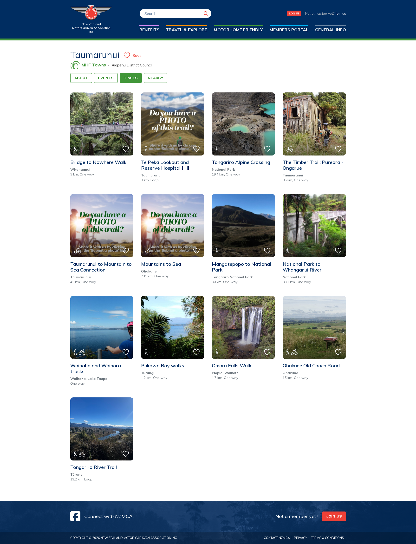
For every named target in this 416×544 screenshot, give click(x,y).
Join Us (334, 516)
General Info (330, 29)
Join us (340, 13)
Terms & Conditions (327, 538)
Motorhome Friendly (238, 29)
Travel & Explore (186, 29)
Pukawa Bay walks (162, 366)
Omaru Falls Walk (231, 366)
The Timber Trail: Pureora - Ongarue (313, 165)
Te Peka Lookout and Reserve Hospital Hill (165, 165)
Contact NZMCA (277, 538)
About (81, 78)
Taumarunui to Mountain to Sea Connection (101, 267)
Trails (131, 78)
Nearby (155, 78)
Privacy (300, 538)
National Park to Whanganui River (302, 267)
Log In (294, 13)
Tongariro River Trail (93, 467)
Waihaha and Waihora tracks (95, 368)
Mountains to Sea (161, 264)
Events (106, 78)
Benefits (149, 29)
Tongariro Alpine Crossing (241, 162)
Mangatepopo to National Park (241, 267)
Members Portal (289, 29)
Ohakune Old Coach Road (311, 366)
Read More (90, 115)
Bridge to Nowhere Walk (98, 162)
